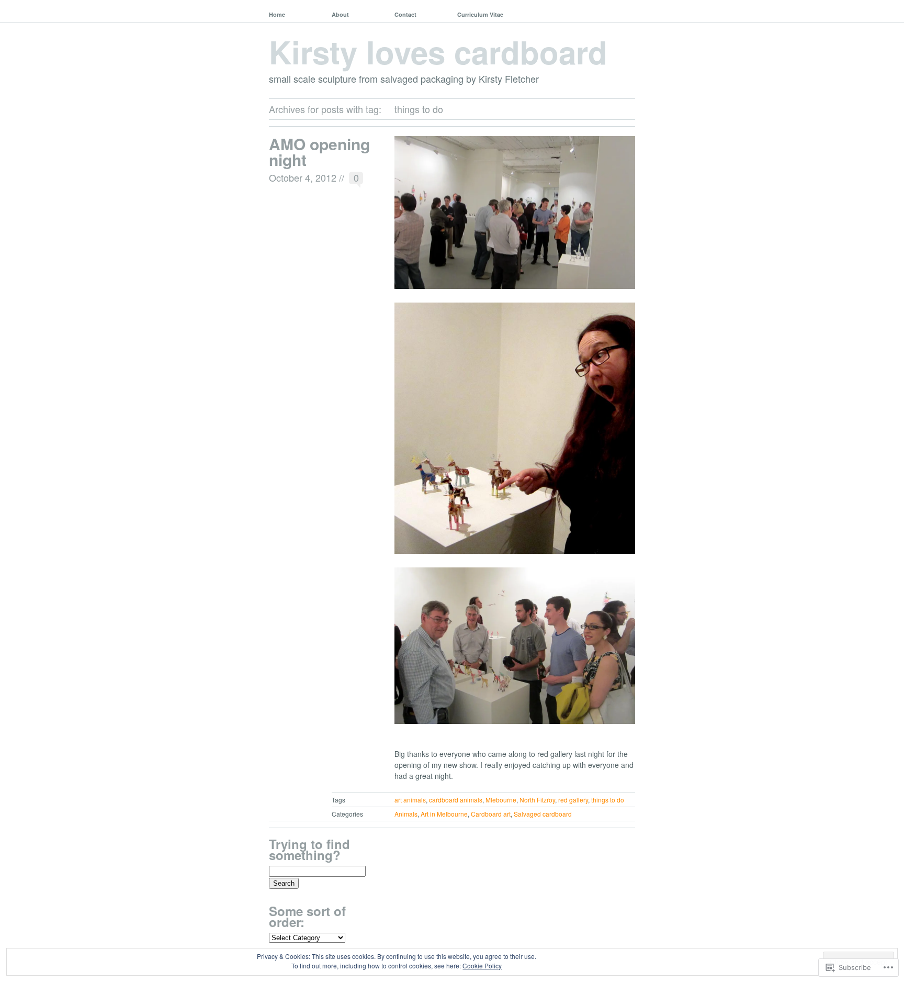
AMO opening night (319, 151)
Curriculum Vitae (480, 14)
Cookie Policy (482, 965)
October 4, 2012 (302, 177)
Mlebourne (500, 799)
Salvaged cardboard (543, 813)
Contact (405, 14)
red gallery (573, 799)
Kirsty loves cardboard (438, 51)
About (340, 14)
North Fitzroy (537, 799)
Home (277, 14)
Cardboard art (491, 813)
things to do (607, 799)
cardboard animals (455, 799)
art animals (410, 799)
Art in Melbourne (444, 813)
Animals (405, 813)
